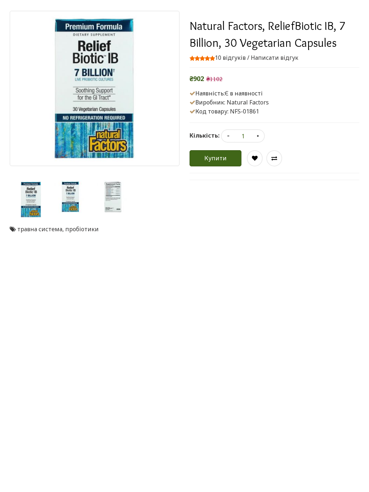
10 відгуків (230, 58)
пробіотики (82, 229)
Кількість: (204, 135)
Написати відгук (274, 58)
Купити (215, 158)
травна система (39, 229)
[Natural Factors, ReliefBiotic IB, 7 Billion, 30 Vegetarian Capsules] (31, 199)
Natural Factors (248, 102)
